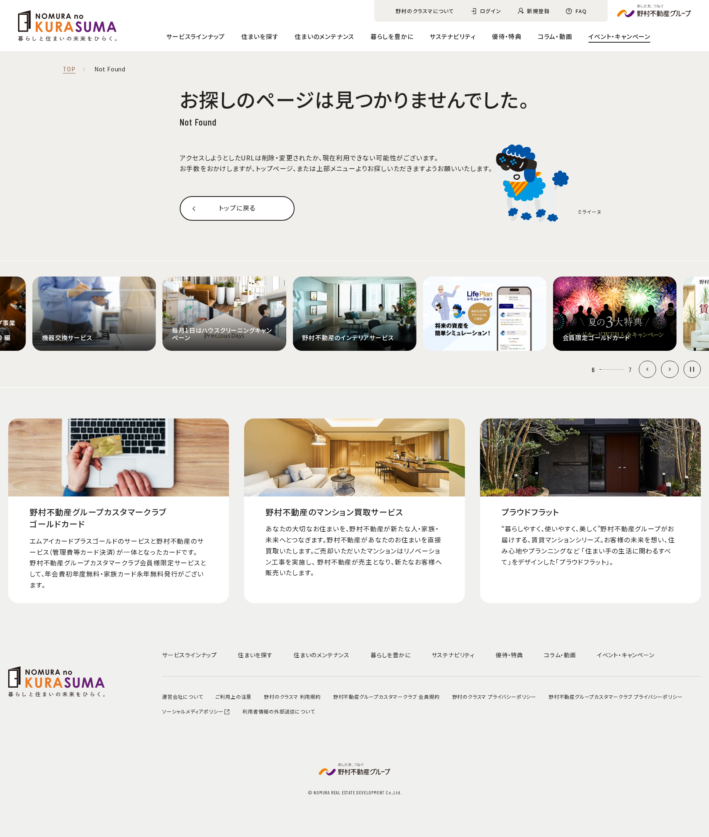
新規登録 (538, 11)
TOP (69, 69)
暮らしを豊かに (392, 36)
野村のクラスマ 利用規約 (292, 696)
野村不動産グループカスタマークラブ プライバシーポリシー (615, 696)
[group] (94, 314)
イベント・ (619, 36)
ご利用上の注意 (233, 696)
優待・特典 (506, 36)
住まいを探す (260, 36)
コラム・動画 (555, 36)
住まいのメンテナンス (324, 36)
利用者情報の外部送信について (278, 711)
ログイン (490, 11)
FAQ (580, 11)
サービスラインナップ (195, 36)
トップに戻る (237, 208)
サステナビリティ (453, 36)
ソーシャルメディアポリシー (192, 711)
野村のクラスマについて (425, 11)
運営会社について (182, 696)
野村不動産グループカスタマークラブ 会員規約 (386, 696)
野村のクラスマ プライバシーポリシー (494, 696)
